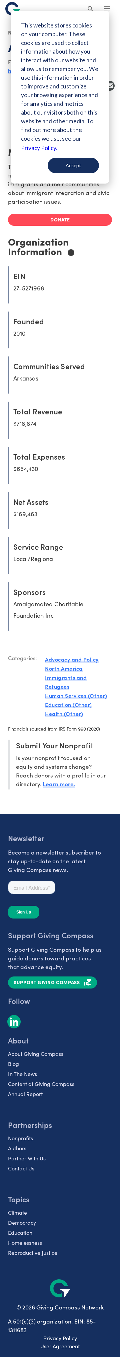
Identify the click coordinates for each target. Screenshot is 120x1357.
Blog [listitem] (13, 1063)
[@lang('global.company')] (12, 8)
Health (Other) (64, 713)
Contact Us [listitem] (21, 1168)
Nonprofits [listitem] (20, 1138)
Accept (73, 165)
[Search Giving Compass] (91, 9)
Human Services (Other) (76, 695)
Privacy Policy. (39, 147)
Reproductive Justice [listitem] (32, 1252)
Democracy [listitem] (22, 1222)
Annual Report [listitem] (25, 1093)
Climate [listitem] (17, 1212)
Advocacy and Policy (72, 659)
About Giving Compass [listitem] (35, 1053)
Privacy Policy (60, 1338)
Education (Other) (68, 704)
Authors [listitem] (17, 1148)
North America (64, 668)
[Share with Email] (110, 86)
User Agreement (60, 1346)
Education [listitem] (20, 1232)
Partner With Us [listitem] (27, 1158)
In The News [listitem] (22, 1073)
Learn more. (59, 783)
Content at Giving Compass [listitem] (41, 1083)
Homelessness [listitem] (25, 1242)
